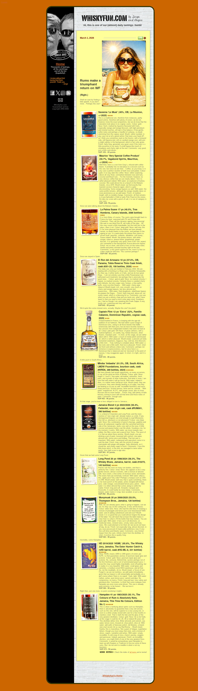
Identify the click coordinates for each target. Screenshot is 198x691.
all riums (133, 652)
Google (4, 2)
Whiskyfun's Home (112, 675)
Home (60, 64)
